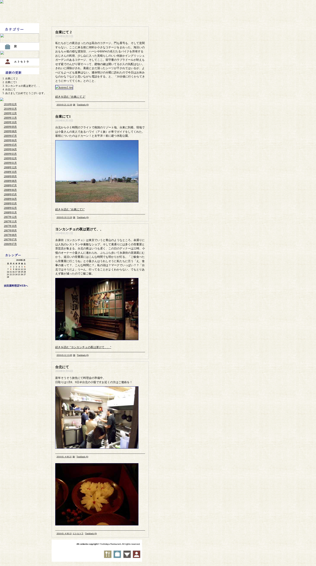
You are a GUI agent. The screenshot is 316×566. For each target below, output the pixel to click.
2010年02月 (10, 104)
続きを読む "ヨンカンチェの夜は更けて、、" (83, 347)
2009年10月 (10, 122)
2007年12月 (10, 217)
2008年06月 (10, 189)
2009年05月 (10, 144)
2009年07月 (10, 135)
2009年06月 (10, 140)
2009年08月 (10, 131)
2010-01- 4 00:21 (64, 456)
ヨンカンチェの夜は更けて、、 (23, 85)
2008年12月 (10, 167)
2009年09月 (10, 126)
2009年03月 (10, 153)
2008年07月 (10, 185)
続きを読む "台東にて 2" (70, 96)
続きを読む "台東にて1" (70, 209)
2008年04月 (10, 198)
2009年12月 (10, 113)
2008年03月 (10, 203)
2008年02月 (10, 207)
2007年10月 (10, 226)
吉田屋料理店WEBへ (16, 285)
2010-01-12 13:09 (64, 355)
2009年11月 (10, 117)
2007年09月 (10, 230)
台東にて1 (11, 82)
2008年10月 (10, 171)
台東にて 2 (11, 78)
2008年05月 (10, 194)
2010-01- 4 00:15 (64, 533)
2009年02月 (10, 158)
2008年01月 (10, 212)
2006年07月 (10, 244)
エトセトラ (78, 533)
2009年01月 (10, 162)
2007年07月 (10, 239)
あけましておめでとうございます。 (25, 93)
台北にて (10, 89)
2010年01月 (10, 108)
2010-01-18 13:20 (64, 217)
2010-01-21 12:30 (64, 104)
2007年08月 (10, 235)
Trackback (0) (83, 104)
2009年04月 (10, 149)
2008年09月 (10, 176)
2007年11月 (10, 221)
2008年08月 (10, 180)
